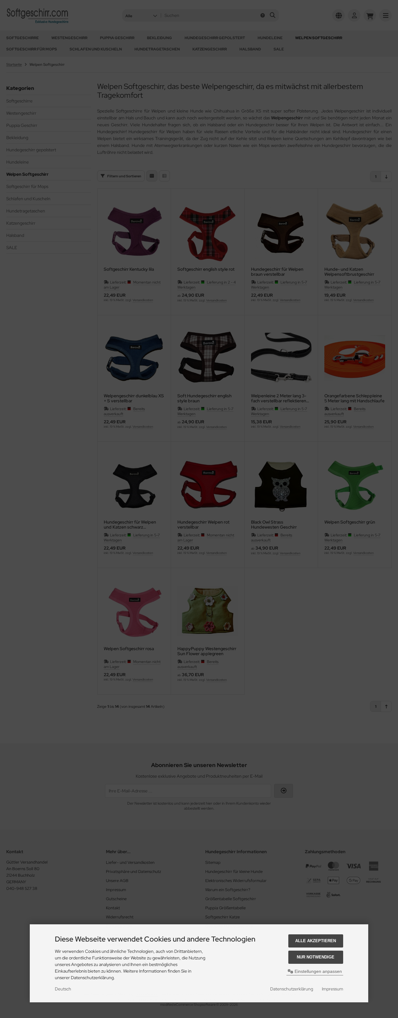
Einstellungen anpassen (317, 971)
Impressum (332, 989)
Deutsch (63, 989)
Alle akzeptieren (315, 940)
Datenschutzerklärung (291, 989)
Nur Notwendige (315, 957)
